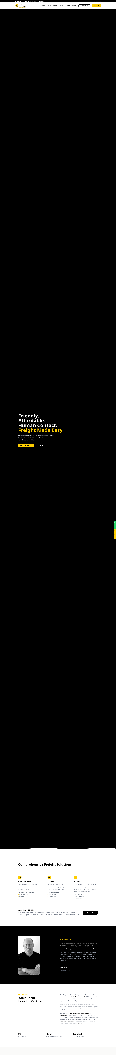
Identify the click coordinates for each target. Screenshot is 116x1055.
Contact (61, 5)
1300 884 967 (85, 5)
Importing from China (70, 5)
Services (55, 5)
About (49, 5)
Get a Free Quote (24, 445)
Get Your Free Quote (90, 913)
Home (43, 5)
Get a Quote (96, 5)
